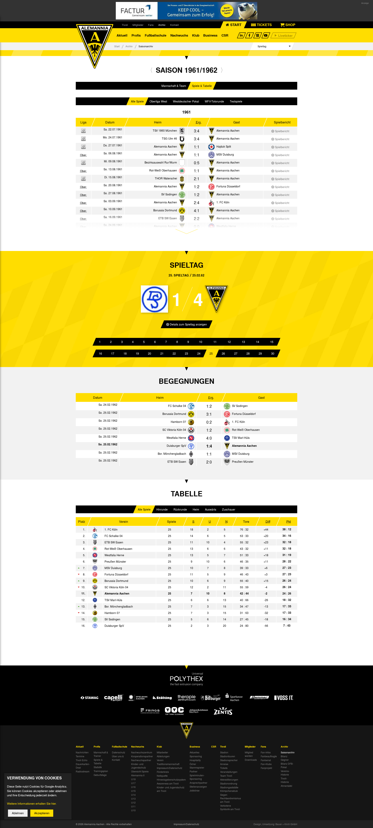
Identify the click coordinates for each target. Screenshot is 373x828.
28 (248, 353)
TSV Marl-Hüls (241, 438)
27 (235, 353)
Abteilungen (163, 756)
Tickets (223, 768)
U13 (133, 798)
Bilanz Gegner (285, 758)
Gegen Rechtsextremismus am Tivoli (230, 798)
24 (198, 353)
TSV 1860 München (165, 130)
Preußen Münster (243, 461)
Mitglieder (137, 25)
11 (214, 342)
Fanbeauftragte (269, 756)
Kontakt (174, 25)
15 (271, 342)
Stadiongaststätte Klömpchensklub (229, 789)
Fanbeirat (266, 760)
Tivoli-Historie (285, 780)
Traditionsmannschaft (168, 764)
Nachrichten (82, 752)
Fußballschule (155, 35)
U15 (133, 791)
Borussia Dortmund (165, 210)
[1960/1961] (151, 70)
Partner (193, 771)
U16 (133, 787)
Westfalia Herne (176, 438)
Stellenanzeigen (198, 786)
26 (223, 353)
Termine (80, 756)
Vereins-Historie (285, 772)
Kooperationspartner (142, 756)
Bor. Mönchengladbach (172, 454)
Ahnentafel (286, 786)
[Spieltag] (191, 406)
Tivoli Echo (81, 760)
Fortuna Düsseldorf (228, 186)
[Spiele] (182, 131)
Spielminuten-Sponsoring (197, 777)
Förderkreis (163, 772)
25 (211, 353)
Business (210, 35)
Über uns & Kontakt (118, 758)
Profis (136, 35)
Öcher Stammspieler (197, 765)
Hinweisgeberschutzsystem (171, 779)
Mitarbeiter (162, 752)
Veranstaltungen (228, 772)
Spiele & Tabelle (202, 86)
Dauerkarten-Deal (83, 765)
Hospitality (195, 760)
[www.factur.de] (186, 10)
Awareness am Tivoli (168, 783)
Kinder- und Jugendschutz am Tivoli (170, 789)
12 (229, 342)
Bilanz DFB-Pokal (287, 765)
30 (272, 353)
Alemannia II (137, 775)
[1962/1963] (221, 70)
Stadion (224, 752)
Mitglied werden (249, 754)
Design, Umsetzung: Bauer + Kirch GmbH (275, 824)
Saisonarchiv (288, 752)
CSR (224, 35)
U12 (133, 802)
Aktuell (122, 35)
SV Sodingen (169, 194)
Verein (160, 760)
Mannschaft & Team (173, 86)
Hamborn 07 (178, 422)
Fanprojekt (266, 768)
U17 (133, 783)
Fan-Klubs (266, 764)
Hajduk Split (223, 146)
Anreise (224, 764)
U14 (133, 795)
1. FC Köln (222, 202)
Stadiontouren (227, 756)
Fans (151, 25)
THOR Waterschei (166, 178)
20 (149, 353)
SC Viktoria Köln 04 (174, 430)
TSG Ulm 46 (169, 138)
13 (243, 342)
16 (100, 353)
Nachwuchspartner (141, 760)
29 (260, 353)
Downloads (251, 760)
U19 (133, 779)
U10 (133, 810)
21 (161, 353)
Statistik (98, 767)
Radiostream (82, 771)
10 (200, 342)
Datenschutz (118, 752)
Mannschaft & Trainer (101, 754)
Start (117, 46)
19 (137, 353)
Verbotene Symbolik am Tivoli (230, 807)
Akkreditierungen (229, 779)
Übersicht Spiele (140, 771)
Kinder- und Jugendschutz (138, 765)
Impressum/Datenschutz (169, 768)
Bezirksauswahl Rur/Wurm (161, 162)
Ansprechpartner (198, 782)
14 (257, 342)
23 (186, 353)
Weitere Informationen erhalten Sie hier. (32, 803)
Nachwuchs (179, 35)
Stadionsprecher (229, 760)
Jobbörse (195, 790)
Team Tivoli (226, 775)
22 (174, 353)
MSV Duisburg (225, 154)
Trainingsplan (101, 771)
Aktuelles (194, 752)
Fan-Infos (266, 752)
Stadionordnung (228, 783)
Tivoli (125, 25)
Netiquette (162, 775)
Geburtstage (100, 775)
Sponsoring (196, 756)
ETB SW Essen (176, 461)
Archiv (162, 25)
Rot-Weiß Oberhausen (163, 170)
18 (124, 353)
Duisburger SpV (176, 446)
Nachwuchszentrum (141, 752)
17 (112, 353)
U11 (133, 806)
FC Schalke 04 (177, 406)
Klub (195, 35)
